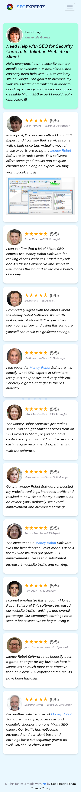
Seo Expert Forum (63, 784)
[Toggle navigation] (70, 7)
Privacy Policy (40, 788)
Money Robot (60, 150)
